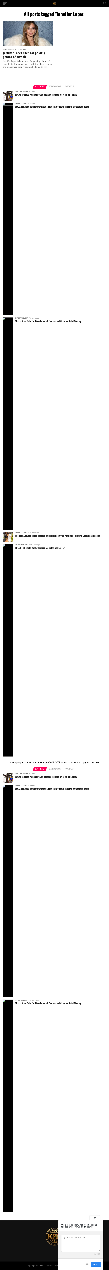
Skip (87, 1264)
